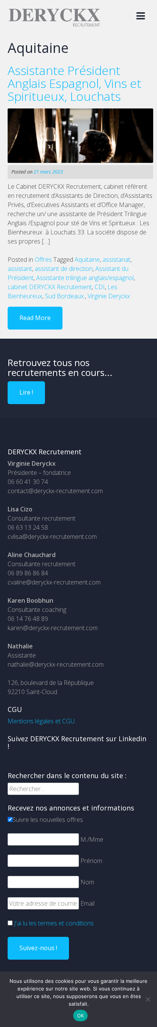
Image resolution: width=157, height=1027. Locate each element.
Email (87, 903)
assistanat (116, 259)
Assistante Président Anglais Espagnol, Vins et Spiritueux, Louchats (74, 83)
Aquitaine (87, 259)
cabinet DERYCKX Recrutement (50, 287)
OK (80, 1016)
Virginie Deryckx (109, 296)
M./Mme (91, 839)
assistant (20, 268)
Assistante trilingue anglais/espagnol (85, 278)
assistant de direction (64, 268)
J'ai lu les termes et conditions (54, 923)
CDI (100, 287)
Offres (43, 259)
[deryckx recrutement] (54, 25)
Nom (87, 882)
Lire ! (26, 392)
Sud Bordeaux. (65, 296)
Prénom (91, 861)
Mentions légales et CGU (41, 721)
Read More (35, 318)
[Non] (147, 999)
